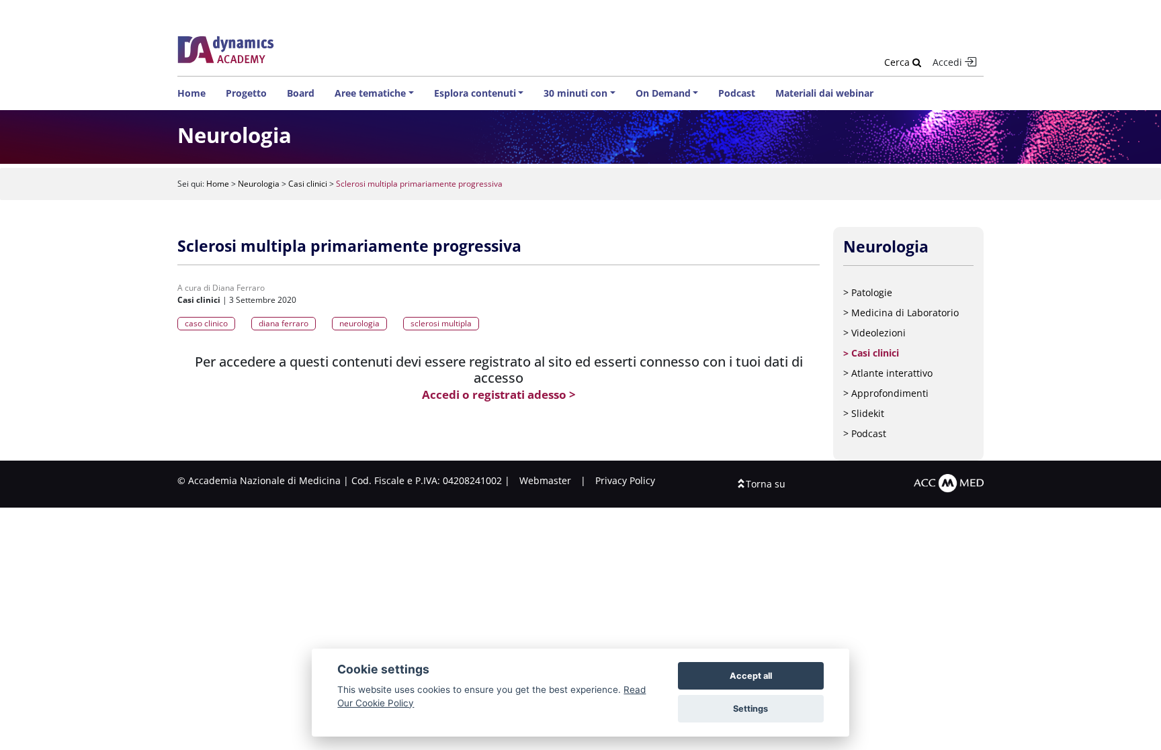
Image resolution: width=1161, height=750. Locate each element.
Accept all (751, 676)
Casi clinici (307, 183)
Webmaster (545, 480)
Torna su (765, 483)
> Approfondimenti (886, 393)
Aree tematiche (370, 93)
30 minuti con (575, 93)
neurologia (359, 323)
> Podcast (864, 433)
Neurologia (259, 183)
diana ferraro (283, 323)
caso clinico (206, 323)
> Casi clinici (871, 352)
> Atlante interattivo (888, 373)
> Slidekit (863, 413)
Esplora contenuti (475, 93)
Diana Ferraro (238, 287)
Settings (750, 709)
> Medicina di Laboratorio (901, 312)
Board (300, 93)
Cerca (898, 62)
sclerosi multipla (441, 323)
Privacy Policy (625, 480)
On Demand (663, 93)
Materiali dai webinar (824, 93)
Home (191, 93)
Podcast (736, 93)
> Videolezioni (874, 332)
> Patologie (867, 292)
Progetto (246, 93)
